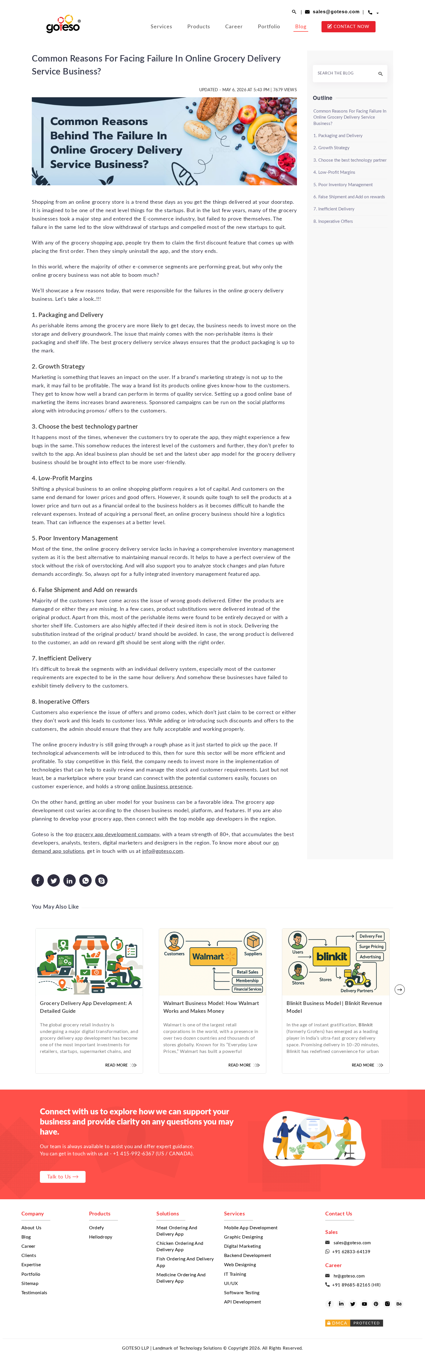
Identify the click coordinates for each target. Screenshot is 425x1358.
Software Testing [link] (242, 1293)
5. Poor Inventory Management (343, 185)
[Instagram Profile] (387, 1304)
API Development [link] (242, 1302)
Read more (117, 1065)
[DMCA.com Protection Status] (371, 1323)
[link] (63, 19)
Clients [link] (28, 1256)
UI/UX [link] (231, 1284)
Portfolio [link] (269, 26)
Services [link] (161, 26)
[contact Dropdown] (377, 12)
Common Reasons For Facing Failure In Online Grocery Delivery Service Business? (349, 117)
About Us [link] (31, 1228)
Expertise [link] (31, 1265)
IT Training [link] (235, 1274)
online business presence (161, 786)
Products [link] (198, 26)
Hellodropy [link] (100, 1237)
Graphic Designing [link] (243, 1237)
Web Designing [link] (240, 1265)
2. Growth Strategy (331, 148)
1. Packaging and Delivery (338, 136)
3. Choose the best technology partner (350, 160)
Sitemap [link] (29, 1284)
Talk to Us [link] (60, 1176)
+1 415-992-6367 (134, 1153)
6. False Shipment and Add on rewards (349, 197)
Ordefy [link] (96, 1228)
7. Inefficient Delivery (333, 209)
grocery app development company (117, 834)
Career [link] (234, 26)
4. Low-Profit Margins (334, 172)
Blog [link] (300, 26)
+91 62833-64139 (351, 1252)
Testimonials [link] (34, 1293)
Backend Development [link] (247, 1256)
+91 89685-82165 (352, 1285)
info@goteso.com (162, 851)
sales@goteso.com (335, 11)
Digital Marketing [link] (242, 1246)
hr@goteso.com (348, 1276)
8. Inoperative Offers (333, 221)
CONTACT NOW (348, 26)
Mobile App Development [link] (251, 1228)
